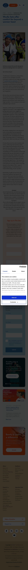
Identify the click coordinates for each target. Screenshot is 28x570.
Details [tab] (14, 271)
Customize (13, 302)
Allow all (14, 297)
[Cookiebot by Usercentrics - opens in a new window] (19, 267)
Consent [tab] (5, 271)
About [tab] (23, 271)
